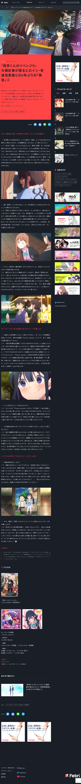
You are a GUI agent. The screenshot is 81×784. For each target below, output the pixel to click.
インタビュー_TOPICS (7, 111)
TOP (2, 7)
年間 (76, 93)
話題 (75, 182)
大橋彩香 (22, 111)
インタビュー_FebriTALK (61, 176)
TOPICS (29, 2)
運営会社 (3, 777)
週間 (64, 93)
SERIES (53, 2)
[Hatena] (49, 124)
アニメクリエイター (60, 179)
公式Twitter (5, 661)
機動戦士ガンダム (68, 182)
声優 (16, 111)
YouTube (22, 776)
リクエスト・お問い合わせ (7, 768)
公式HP (3, 659)
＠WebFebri (22, 773)
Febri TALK (16, 2)
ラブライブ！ (68, 185)
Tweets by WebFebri (60, 306)
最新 (57, 93)
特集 (7, 7)
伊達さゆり (58, 182)
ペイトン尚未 (59, 185)
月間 (70, 93)
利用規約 (3, 774)
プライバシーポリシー (6, 771)
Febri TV (41, 2)
